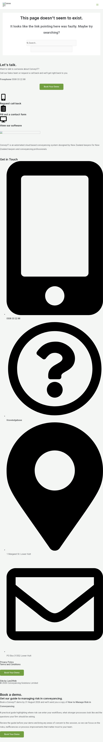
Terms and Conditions (10, 664)
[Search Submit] (28, 43)
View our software (11, 125)
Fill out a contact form (13, 114)
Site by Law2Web (8, 681)
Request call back (10, 103)
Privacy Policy (7, 662)
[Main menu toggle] (97, 5)
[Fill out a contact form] (3, 108)
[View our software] (3, 119)
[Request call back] (3, 97)
